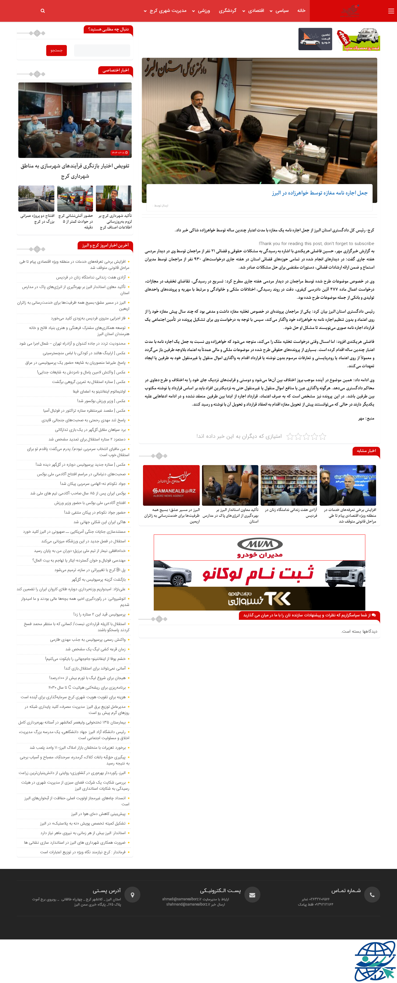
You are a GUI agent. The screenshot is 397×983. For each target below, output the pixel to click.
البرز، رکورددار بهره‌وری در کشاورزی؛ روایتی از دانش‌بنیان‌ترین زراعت (72, 773)
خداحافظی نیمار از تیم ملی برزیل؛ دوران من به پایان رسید (80, 551)
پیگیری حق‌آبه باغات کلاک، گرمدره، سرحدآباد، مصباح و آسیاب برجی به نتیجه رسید (74, 760)
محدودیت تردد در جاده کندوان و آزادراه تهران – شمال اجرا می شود (72, 343)
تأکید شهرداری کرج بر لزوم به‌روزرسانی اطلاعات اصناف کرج (115, 221)
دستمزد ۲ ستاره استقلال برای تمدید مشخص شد (87, 439)
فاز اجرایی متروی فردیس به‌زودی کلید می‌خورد (88, 318)
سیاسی (282, 11)
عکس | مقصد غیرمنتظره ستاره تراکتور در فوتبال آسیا (84, 410)
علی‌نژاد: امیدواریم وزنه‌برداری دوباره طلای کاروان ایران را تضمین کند (71, 589)
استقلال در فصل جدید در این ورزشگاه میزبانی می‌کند (83, 541)
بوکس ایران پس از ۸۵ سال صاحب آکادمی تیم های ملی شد (78, 493)
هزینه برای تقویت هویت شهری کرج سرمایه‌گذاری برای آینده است (73, 697)
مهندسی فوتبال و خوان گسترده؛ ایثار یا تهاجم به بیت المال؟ (79, 560)
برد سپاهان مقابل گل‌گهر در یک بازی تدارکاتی (90, 429)
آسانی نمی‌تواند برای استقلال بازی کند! (95, 668)
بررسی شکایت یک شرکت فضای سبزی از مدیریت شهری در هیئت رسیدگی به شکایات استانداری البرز (75, 785)
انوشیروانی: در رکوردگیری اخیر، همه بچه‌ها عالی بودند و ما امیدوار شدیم (75, 601)
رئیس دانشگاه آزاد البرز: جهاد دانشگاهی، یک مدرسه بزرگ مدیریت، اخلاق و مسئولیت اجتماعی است (74, 735)
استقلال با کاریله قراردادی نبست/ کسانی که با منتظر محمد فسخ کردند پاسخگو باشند (76, 627)
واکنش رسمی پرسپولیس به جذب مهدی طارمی (88, 639)
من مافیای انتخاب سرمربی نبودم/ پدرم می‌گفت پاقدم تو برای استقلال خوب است (78, 452)
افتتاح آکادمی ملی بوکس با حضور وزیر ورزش (90, 503)
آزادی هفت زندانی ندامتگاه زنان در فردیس (91, 277)
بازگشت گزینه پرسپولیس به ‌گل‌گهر (99, 579)
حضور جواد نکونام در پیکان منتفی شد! (95, 512)
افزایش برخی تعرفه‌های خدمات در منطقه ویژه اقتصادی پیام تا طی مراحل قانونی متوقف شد (350, 515)
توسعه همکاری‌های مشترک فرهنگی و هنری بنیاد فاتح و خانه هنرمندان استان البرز (79, 331)
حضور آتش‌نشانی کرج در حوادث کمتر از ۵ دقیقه (75, 221)
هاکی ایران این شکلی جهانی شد (100, 522)
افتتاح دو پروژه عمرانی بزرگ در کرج (37, 218)
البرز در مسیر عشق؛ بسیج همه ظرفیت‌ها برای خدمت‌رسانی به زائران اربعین (172, 515)
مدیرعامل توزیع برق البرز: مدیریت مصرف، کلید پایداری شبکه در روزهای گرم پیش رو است (77, 709)
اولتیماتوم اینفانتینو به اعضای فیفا (99, 391)
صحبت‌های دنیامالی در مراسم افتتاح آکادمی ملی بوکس (81, 474)
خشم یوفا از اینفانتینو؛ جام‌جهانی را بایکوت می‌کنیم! (85, 659)
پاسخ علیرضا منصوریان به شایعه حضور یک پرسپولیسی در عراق (75, 362)
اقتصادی (256, 11)
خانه (301, 11)
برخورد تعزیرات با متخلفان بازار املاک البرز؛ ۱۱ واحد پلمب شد (78, 747)
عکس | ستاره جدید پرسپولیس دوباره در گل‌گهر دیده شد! (81, 464)
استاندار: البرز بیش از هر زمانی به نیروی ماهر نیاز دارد (83, 833)
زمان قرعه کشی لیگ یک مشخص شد (95, 649)
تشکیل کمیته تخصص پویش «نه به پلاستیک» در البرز (83, 823)
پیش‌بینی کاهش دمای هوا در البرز (98, 814)
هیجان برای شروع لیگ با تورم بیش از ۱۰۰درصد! (87, 678)
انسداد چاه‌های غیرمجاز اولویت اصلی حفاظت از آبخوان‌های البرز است (76, 801)
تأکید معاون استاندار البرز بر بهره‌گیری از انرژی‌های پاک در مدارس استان (230, 515)
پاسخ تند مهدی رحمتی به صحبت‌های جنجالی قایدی (84, 420)
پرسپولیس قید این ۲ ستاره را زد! (100, 614)
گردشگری (228, 11)
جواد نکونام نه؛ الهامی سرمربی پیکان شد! (93, 483)
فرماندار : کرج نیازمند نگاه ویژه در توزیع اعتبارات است (83, 852)
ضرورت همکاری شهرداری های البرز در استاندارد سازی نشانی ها (75, 842)
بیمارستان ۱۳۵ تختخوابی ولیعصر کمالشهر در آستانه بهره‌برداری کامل (72, 722)
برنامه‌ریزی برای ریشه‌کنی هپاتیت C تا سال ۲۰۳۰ (87, 687)
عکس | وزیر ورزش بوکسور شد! (101, 401)
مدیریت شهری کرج (168, 11)
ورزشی (204, 11)
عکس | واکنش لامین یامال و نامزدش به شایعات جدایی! (81, 372)
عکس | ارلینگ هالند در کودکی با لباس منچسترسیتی (84, 353)
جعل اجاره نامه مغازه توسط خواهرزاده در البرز (320, 193)
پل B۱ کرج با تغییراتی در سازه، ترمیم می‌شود (90, 570)
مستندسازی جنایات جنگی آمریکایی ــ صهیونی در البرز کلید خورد (74, 531)
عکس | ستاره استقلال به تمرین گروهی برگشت (89, 382)
